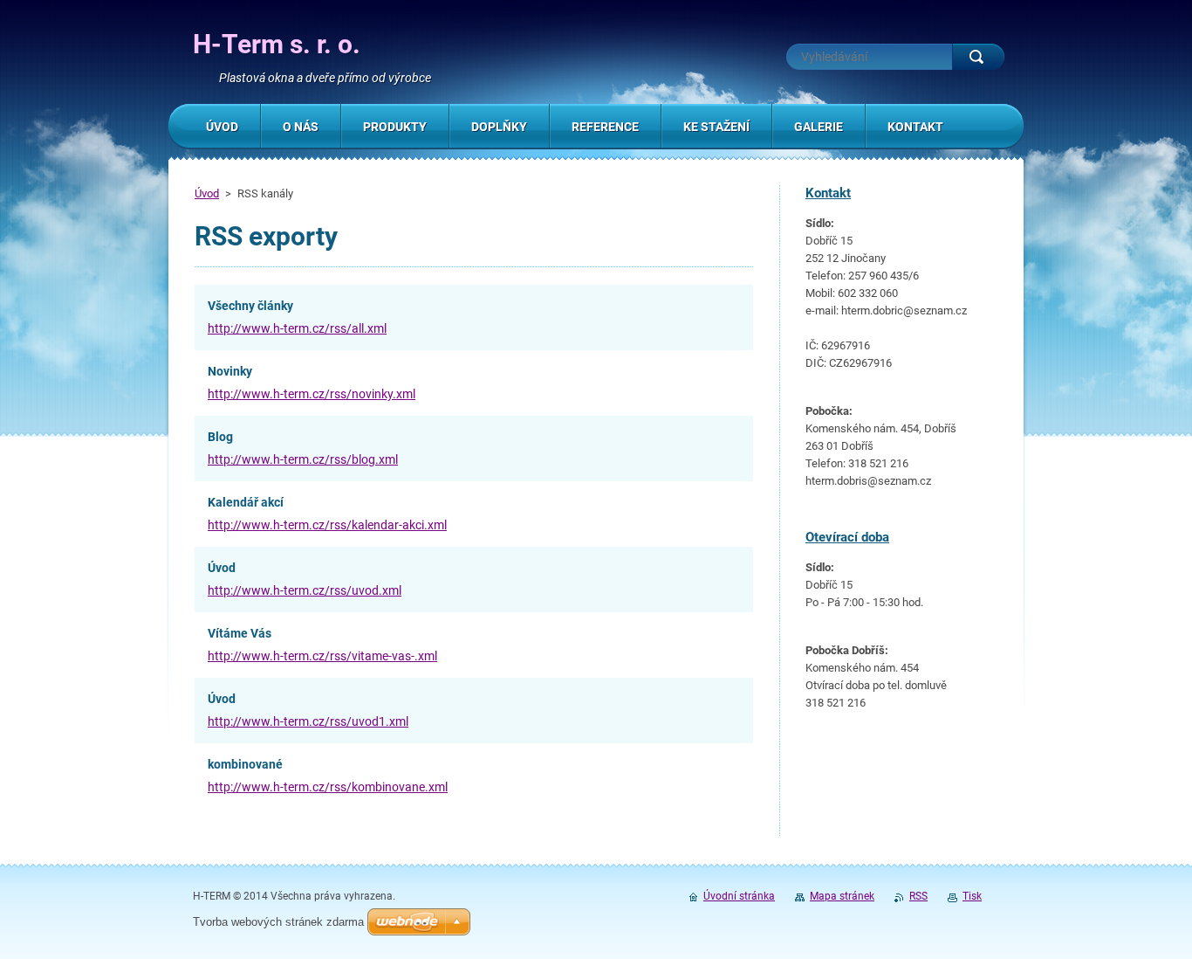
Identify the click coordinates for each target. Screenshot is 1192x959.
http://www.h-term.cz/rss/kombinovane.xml (328, 787)
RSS (918, 896)
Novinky (230, 371)
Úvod (207, 193)
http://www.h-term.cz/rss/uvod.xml (304, 590)
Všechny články (250, 306)
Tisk (972, 896)
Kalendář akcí (246, 502)
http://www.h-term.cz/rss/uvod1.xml (308, 721)
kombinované (245, 764)
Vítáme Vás (239, 633)
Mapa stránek (842, 896)
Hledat (978, 57)
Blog (220, 437)
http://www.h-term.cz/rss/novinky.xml (311, 394)
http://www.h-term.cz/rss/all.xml (297, 328)
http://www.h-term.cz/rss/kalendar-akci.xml (327, 525)
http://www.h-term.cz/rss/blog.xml (303, 459)
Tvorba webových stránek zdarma (278, 921)
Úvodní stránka (739, 896)
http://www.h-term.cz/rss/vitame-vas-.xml (322, 656)
